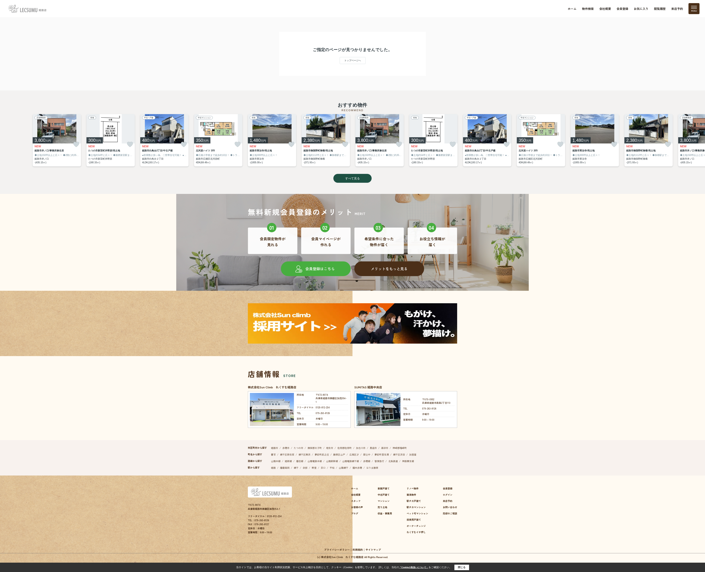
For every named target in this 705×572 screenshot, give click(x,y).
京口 (323, 467)
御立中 (366, 454)
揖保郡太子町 (315, 448)
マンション (384, 501)
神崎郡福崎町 (400, 448)
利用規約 (357, 549)
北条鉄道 (393, 461)
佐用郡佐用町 (344, 448)
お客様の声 (357, 507)
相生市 (329, 448)
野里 (314, 467)
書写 (273, 454)
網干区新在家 (287, 454)
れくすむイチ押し (416, 532)
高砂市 (384, 448)
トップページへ (352, 60)
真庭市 (373, 448)
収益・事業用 (385, 513)
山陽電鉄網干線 (350, 461)
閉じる (462, 567)
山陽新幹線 (332, 461)
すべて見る (352, 178)
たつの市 (298, 448)
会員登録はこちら (320, 268)
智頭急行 (379, 461)
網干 (296, 467)
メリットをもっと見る (389, 268)
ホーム (572, 8)
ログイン (447, 494)
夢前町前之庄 (322, 454)
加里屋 (412, 454)
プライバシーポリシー (337, 549)
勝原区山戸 (339, 454)
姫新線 (288, 461)
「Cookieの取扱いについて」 (414, 567)
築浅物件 (411, 494)
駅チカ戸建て (414, 501)
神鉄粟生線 (408, 461)
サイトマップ (373, 549)
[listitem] (272, 140)
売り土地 (382, 507)
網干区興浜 (304, 454)
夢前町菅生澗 (382, 454)
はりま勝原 (372, 467)
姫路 (273, 467)
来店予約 (677, 8)
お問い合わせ (450, 507)
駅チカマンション (416, 507)
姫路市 (274, 448)
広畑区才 (354, 454)
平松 (332, 467)
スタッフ (356, 501)
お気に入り (641, 8)
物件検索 (588, 8)
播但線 (299, 461)
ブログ (354, 513)
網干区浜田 (399, 454)
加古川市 (361, 448)
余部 (305, 467)
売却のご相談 (450, 513)
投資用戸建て (414, 519)
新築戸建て (384, 488)
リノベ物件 (413, 488)
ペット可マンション (417, 513)
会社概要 (605, 8)
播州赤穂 (357, 467)
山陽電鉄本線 (315, 461)
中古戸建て (384, 494)
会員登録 (622, 8)
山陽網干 (343, 467)
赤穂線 (366, 461)
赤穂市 (286, 448)
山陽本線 (276, 461)
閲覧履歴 (660, 8)
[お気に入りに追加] (76, 144)
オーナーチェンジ (416, 526)
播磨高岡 (285, 467)
